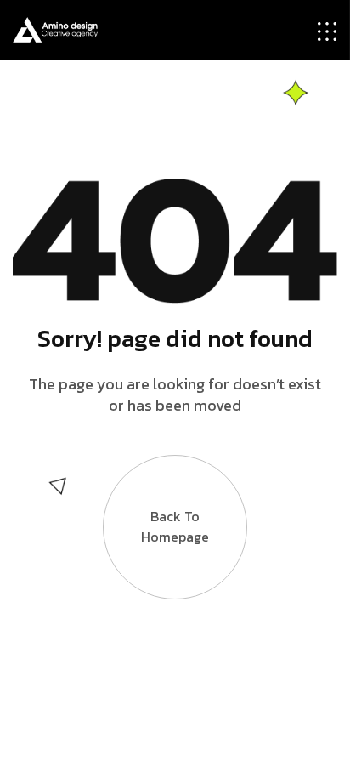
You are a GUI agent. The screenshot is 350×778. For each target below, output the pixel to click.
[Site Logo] (55, 28)
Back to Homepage (175, 526)
